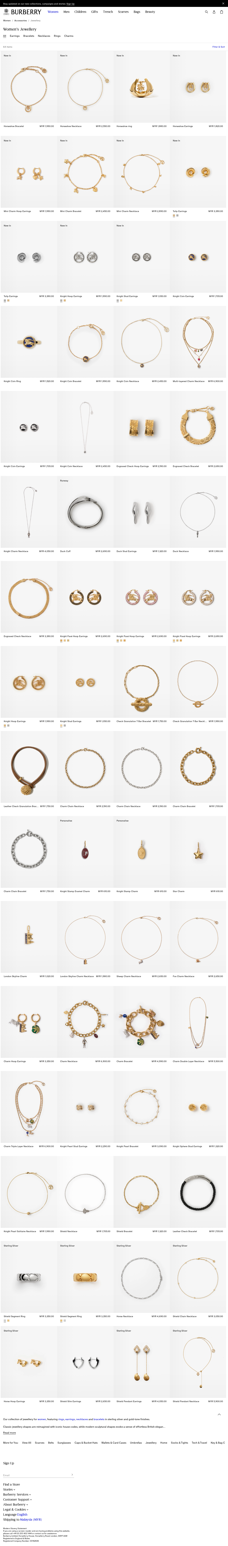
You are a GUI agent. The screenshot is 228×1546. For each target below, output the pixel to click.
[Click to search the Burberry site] (206, 12)
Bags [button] (137, 12)
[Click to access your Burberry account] (214, 12)
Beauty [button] (150, 12)
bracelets (99, 1419)
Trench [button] (108, 12)
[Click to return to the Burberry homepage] (26, 12)
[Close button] (223, 3)
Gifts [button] (94, 12)
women (42, 1419)
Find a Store (11, 1484)
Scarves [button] (123, 12)
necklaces (82, 1419)
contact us (39, 1533)
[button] (70, 4)
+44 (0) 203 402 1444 (22, 1533)
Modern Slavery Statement (15, 1528)
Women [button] (53, 12)
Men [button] (66, 12)
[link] (7, 20)
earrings (70, 1419)
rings (61, 1419)
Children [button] (80, 12)
